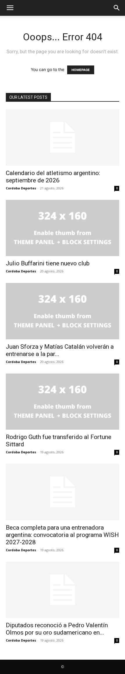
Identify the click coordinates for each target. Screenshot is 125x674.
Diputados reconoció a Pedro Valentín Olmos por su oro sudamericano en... (57, 629)
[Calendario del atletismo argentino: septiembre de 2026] (62, 137)
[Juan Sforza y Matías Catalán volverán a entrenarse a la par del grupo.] (62, 311)
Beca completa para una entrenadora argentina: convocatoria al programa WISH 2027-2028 (62, 535)
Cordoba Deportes (21, 188)
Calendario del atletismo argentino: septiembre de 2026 (53, 177)
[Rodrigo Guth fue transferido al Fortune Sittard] (62, 402)
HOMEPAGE (81, 70)
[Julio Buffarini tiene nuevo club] (62, 228)
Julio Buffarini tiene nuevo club (48, 263)
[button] (10, 8)
